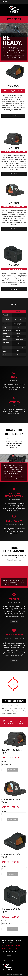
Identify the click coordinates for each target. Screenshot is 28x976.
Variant (3, 761)
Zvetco (9, 955)
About (4, 942)
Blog (17, 942)
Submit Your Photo (10, 948)
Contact (11, 942)
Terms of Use (15, 974)
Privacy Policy (9, 974)
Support (19, 940)
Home (4, 940)
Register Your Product (11, 946)
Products (11, 940)
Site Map (20, 974)
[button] (4, 2)
